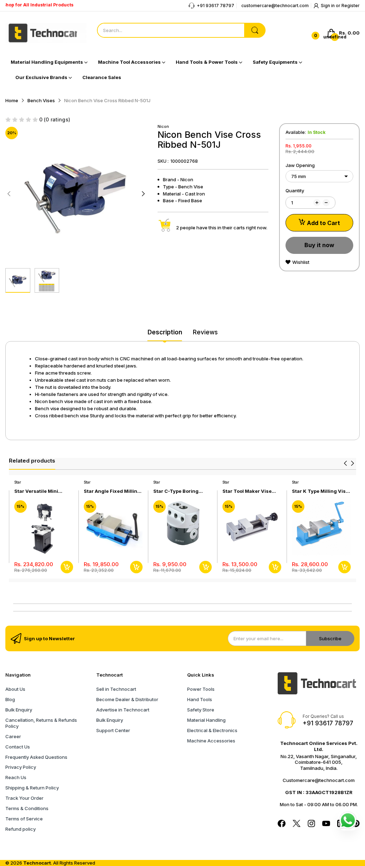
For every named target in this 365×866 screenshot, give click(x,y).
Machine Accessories (211, 741)
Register (350, 5)
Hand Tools (199, 699)
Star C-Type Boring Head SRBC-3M (176, 491)
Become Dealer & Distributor (127, 699)
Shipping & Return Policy (32, 788)
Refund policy (20, 829)
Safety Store (200, 710)
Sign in (328, 5)
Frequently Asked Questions (36, 757)
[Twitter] (296, 824)
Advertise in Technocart (122, 710)
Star (17, 482)
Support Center (113, 730)
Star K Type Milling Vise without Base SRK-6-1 (320, 491)
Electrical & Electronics (212, 730)
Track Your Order (24, 798)
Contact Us (17, 747)
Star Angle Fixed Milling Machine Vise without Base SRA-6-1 (112, 491)
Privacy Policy (20, 767)
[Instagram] (311, 824)
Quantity (295, 190)
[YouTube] (326, 824)
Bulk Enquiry (18, 710)
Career (13, 736)
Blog (10, 699)
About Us (15, 689)
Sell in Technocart (116, 689)
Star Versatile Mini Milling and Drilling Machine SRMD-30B (38, 491)
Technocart (37, 863)
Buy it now (319, 245)
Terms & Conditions (26, 808)
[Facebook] (282, 824)
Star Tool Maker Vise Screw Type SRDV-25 (247, 491)
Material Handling (206, 720)
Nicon (163, 126)
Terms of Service (24, 818)
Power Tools (201, 689)
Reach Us (15, 777)
